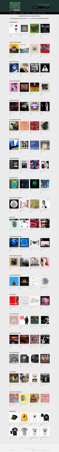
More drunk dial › (47, 217)
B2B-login (43, 13)
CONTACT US (28, 18)
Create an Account (47, 5)
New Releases (22, 13)
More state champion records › (46, 236)
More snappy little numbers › (46, 42)
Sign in (43, 5)
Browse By (39, 13)
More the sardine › (47, 411)
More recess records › (47, 22)
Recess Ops (12, 450)
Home (10, 13)
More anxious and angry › (46, 100)
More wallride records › (47, 158)
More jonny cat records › (46, 352)
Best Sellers (27, 13)
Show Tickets (15, 13)
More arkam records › (47, 177)
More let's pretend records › (46, 119)
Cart (48, 7)
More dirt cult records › (47, 61)
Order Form (34, 13)
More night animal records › (46, 333)
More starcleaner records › (46, 275)
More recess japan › (47, 294)
